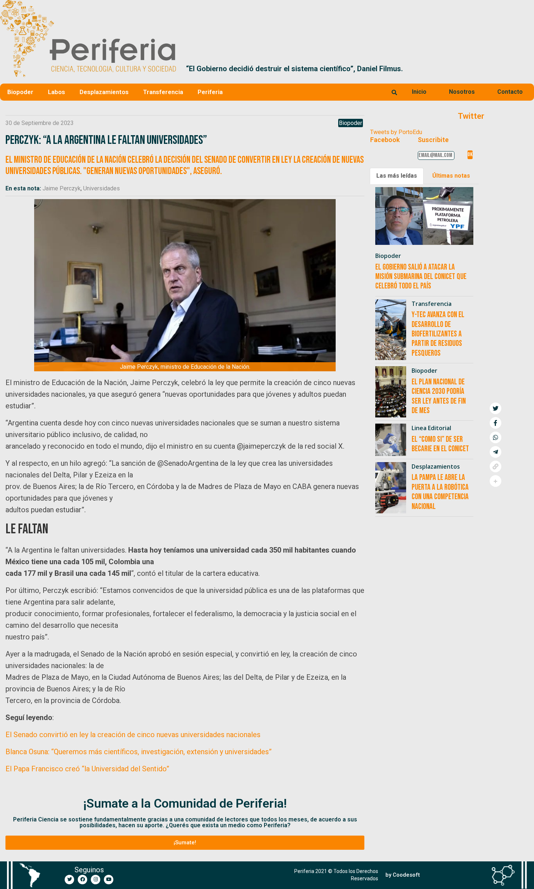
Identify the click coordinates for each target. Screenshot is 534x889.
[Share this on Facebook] (495, 423)
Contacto (510, 91)
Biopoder (20, 92)
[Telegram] (495, 452)
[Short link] (495, 466)
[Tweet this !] (495, 408)
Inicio (419, 91)
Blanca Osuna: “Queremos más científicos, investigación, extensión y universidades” (138, 751)
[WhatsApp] (495, 437)
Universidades (101, 188)
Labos (56, 92)
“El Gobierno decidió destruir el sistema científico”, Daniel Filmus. (292, 68)
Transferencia (163, 92)
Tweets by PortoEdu (396, 132)
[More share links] (495, 481)
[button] (525, 69)
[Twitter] (69, 879)
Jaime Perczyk (62, 188)
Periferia (210, 92)
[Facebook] (82, 879)
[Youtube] (108, 879)
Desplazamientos (104, 92)
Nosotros (462, 91)
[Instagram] (95, 879)
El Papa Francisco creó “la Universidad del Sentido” (87, 768)
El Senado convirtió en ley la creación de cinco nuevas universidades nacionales (132, 734)
